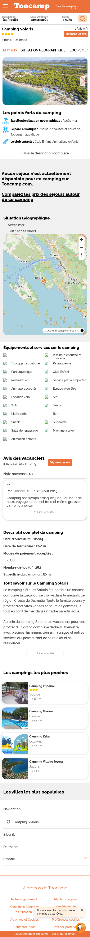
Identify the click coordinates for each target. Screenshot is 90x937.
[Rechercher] (82, 18)
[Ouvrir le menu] (5, 6)
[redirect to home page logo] (32, 6)
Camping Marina (41, 711)
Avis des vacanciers (24, 458)
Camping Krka (39, 736)
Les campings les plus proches (35, 672)
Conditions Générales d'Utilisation (24, 909)
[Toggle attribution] (82, 330)
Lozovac (35, 716)
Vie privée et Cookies (24, 919)
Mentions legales (65, 899)
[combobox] (11, 20)
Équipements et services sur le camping (41, 347)
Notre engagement (24, 899)
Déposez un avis (76, 33)
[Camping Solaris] (44, 282)
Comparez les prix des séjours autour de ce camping (41, 197)
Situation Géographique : (27, 218)
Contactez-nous (24, 927)
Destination (8, 17)
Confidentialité (66, 906)
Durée (65, 17)
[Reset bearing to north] (81, 255)
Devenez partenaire (66, 927)
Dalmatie (21, 40)
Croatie (9, 859)
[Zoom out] (81, 247)
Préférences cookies (66, 919)
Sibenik (7, 40)
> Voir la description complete (45, 153)
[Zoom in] (81, 239)
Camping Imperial (42, 686)
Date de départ (39, 17)
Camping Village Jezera (46, 761)
